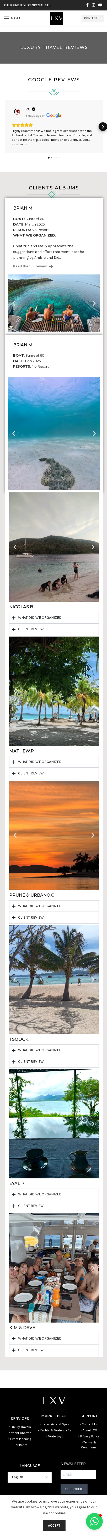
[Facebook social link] (87, 5)
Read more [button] (20, 144)
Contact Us (92, 18)
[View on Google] (17, 112)
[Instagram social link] (93, 5)
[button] (5, 126)
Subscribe (72, 1489)
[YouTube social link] (100, 5)
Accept (52, 1525)
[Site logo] (56, 18)
